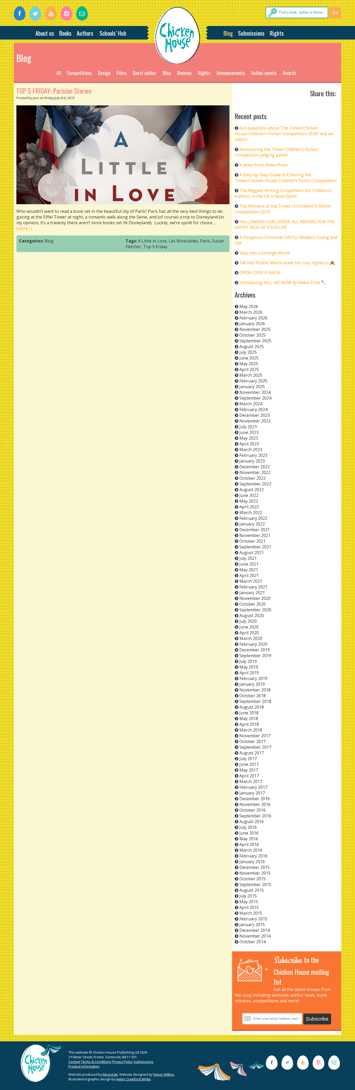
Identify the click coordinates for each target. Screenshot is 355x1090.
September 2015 (255, 884)
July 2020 (248, 621)
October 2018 (252, 695)
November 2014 (255, 936)
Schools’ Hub (113, 33)
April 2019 (249, 673)
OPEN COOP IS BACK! (259, 272)
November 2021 (255, 535)
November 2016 (255, 804)
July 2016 (248, 827)
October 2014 (252, 942)
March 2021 (250, 581)
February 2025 (253, 381)
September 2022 (255, 484)
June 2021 (249, 564)
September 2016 (255, 816)
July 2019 (248, 661)
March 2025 (250, 375)
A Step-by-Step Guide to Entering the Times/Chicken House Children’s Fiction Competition (286, 177)
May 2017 (248, 770)
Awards (289, 72)
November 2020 (255, 598)
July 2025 (248, 352)
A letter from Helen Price (263, 165)
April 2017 (249, 776)
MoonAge (110, 1074)
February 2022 (253, 518)
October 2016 (252, 810)
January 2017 (252, 793)
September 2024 (255, 398)
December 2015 (254, 867)
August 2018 (251, 707)
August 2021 (251, 552)
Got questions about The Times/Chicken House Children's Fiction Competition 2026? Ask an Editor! (284, 133)
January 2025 (252, 386)
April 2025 (249, 369)
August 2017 (251, 753)
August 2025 (251, 346)
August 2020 (251, 615)
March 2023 (250, 449)
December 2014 (254, 930)
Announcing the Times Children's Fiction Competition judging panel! (276, 152)
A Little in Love (152, 241)
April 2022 (249, 507)
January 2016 (252, 861)
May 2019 (248, 667)
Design (104, 72)
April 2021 (249, 575)
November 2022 (255, 472)
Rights (277, 33)
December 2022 (254, 467)
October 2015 (252, 879)
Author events (264, 72)
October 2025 (252, 335)
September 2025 (255, 341)
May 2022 (248, 501)
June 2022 (249, 495)
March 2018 (250, 730)
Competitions (79, 72)
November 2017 (255, 736)
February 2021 (253, 587)
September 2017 (255, 747)
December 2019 (254, 650)
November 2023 (255, 421)
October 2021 (252, 541)
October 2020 (252, 604)
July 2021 (248, 558)
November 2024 (255, 392)
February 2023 (253, 455)
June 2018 (249, 713)
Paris (205, 241)
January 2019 (252, 684)
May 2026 (248, 306)
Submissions (251, 33)
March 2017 (250, 781)
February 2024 (253, 409)
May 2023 (248, 438)
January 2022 (252, 524)
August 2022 (251, 489)
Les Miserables (183, 241)
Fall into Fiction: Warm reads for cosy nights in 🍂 (287, 263)
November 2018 (255, 690)
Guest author (144, 72)
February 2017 (253, 787)
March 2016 (250, 850)
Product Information (84, 1066)
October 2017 (252, 741)
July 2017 (248, 758)
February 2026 (253, 318)
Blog (228, 33)
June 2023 (249, 432)
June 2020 (249, 627)
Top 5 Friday (155, 246)
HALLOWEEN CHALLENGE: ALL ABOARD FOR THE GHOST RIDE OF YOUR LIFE (285, 224)
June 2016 (249, 833)
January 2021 (252, 592)
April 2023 (249, 444)
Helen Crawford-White (133, 1079)
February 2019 (253, 678)
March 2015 (250, 913)
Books (65, 33)
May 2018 (248, 718)
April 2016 (249, 844)
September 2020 (255, 610)
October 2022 (252, 478)
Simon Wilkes (163, 1074)
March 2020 (250, 638)
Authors (85, 33)
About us (44, 33)
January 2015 (252, 924)
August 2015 (251, 890)
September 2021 (255, 547)
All (58, 72)
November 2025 (255, 329)
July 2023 (248, 426)
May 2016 (248, 839)
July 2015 (248, 896)
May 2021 (248, 570)
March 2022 (250, 512)
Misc (167, 72)
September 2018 (255, 701)
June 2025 (249, 358)
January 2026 (252, 323)
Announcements (230, 72)
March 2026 (250, 312)
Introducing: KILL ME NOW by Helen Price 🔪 (282, 282)
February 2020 (253, 644)
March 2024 (250, 404)
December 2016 (254, 799)
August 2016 (251, 821)
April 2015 (249, 907)
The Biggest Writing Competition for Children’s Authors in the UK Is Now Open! (283, 193)
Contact (74, 1061)
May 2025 (248, 364)
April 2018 (249, 724)
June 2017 (249, 764)
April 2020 (249, 633)
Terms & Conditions (96, 1061)
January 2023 (252, 461)
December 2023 (254, 415)
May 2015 (248, 902)
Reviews (184, 72)
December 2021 (254, 530)
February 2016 (253, 856)
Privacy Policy (122, 1061)
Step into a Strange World (264, 253)
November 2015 (255, 873)
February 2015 (253, 919)
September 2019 (255, 655)
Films (122, 72)
